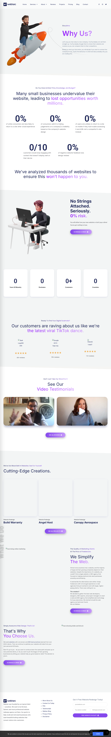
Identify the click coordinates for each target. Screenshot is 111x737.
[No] (109, 734)
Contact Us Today (48, 703)
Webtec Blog (47, 711)
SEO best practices (34, 642)
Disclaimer (46, 716)
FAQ (44, 706)
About (43, 4)
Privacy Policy (47, 714)
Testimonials (47, 708)
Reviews (53, 4)
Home (25, 4)
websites (12, 642)
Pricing (70, 4)
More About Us (47, 700)
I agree (98, 734)
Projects (62, 4)
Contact (85, 4)
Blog (77, 4)
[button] (28, 411)
